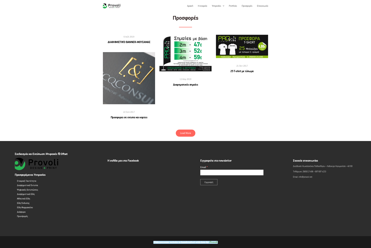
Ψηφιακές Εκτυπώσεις (27, 189)
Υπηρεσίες (216, 6)
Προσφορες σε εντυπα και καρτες (129, 117)
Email (204, 167)
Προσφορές (247, 6)
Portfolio (233, 6)
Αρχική (190, 6)
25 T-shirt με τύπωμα (242, 71)
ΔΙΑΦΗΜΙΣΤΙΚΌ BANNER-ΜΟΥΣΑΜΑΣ (129, 42)
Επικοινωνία (262, 6)
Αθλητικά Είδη (23, 198)
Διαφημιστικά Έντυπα (27, 185)
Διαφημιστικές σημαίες (185, 85)
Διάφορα (21, 212)
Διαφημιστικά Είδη (26, 194)
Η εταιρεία (202, 6)
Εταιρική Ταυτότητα (26, 181)
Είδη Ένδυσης (23, 203)
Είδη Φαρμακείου (25, 207)
